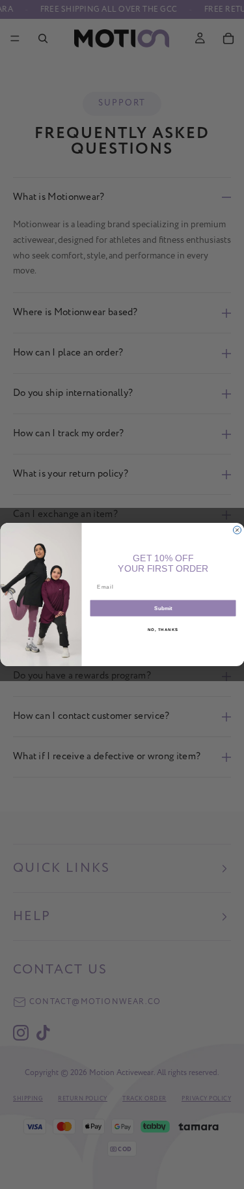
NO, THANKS (162, 629)
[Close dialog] (237, 530)
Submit (163, 608)
